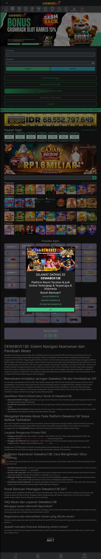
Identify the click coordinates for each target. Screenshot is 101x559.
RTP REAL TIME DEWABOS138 (50, 304)
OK (50, 310)
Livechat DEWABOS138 (50, 296)
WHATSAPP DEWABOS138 (50, 300)
